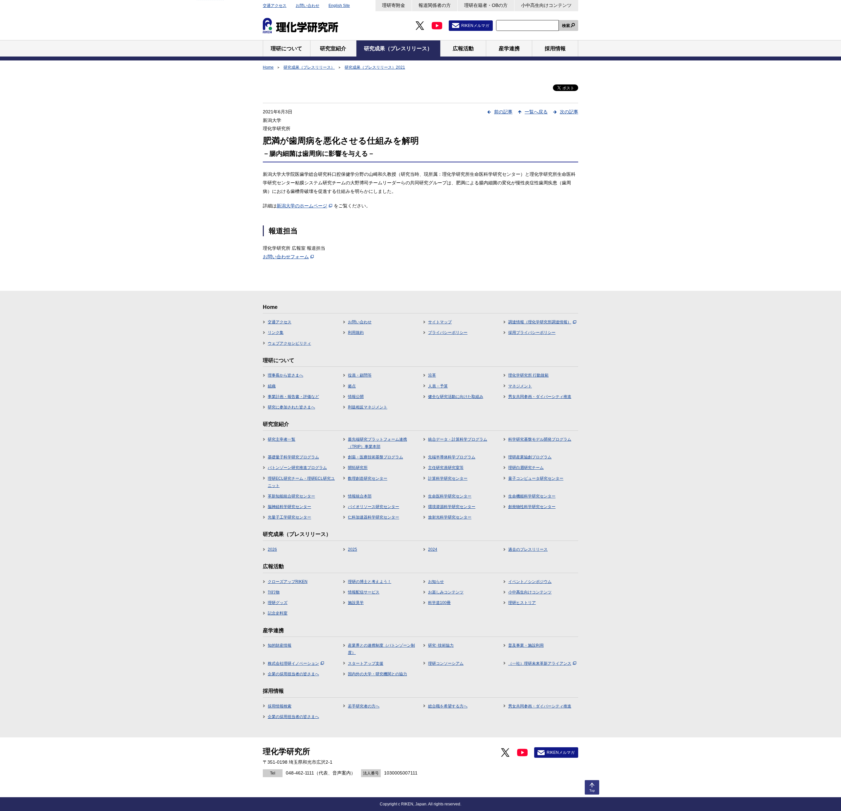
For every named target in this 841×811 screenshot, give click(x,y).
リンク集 (276, 332)
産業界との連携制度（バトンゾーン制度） (381, 649)
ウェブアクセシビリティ (289, 343)
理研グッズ (277, 602)
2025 (352, 549)
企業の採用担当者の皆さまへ (293, 674)
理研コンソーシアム (446, 663)
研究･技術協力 (441, 645)
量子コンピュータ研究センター (535, 478)
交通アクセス (274, 5)
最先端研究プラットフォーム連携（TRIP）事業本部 (377, 443)
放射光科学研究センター (449, 517)
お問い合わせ (307, 5)
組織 (272, 386)
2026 (272, 549)
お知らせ (436, 581)
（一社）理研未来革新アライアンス (539, 663)
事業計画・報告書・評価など (293, 396)
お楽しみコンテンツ (446, 592)
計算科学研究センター (447, 478)
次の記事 (569, 111)
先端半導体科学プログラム (451, 457)
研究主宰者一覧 (281, 439)
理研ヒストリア (522, 602)
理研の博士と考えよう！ (369, 581)
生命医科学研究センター (449, 496)
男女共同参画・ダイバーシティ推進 (539, 396)
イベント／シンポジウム (530, 581)
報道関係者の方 (435, 5)
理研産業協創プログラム (530, 457)
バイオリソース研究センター (373, 506)
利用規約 (356, 332)
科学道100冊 (439, 602)
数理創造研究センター (367, 478)
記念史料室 (277, 613)
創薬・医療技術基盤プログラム (375, 457)
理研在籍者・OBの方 (486, 5)
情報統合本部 (360, 496)
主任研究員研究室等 (446, 467)
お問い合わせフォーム (286, 256)
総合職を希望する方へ (447, 706)
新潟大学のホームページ (302, 205)
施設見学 (356, 602)
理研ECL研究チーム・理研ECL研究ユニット (301, 482)
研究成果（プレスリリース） (309, 67)
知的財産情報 (279, 645)
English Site (339, 5)
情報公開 (356, 396)
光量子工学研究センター (289, 517)
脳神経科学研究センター (289, 506)
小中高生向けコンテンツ (546, 5)
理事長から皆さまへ (285, 375)
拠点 (352, 386)
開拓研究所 (358, 467)
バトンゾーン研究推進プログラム (297, 467)
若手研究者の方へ (363, 706)
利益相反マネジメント (367, 407)
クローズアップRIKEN (287, 581)
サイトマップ (440, 322)
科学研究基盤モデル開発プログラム (539, 439)
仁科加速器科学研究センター (373, 517)
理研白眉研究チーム (526, 467)
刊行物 (274, 592)
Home (268, 67)
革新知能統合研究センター (291, 496)
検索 (566, 25)
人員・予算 (438, 386)
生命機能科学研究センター (532, 496)
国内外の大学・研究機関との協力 (377, 674)
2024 (432, 549)
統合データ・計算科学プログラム (457, 439)
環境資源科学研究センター (451, 506)
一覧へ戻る (536, 111)
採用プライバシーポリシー (532, 332)
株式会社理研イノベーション (293, 663)
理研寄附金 (393, 5)
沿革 (432, 375)
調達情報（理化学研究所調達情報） (539, 322)
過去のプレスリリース (528, 549)
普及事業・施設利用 (526, 645)
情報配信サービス (363, 592)
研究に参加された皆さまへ (291, 407)
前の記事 (503, 111)
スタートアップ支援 (365, 663)
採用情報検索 (279, 706)
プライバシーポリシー (447, 332)
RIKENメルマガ (475, 25)
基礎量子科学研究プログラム (293, 457)
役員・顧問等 (360, 375)
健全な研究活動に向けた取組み (455, 396)
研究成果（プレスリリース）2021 (375, 67)
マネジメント (520, 386)
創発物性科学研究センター (532, 506)
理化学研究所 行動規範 (528, 375)
